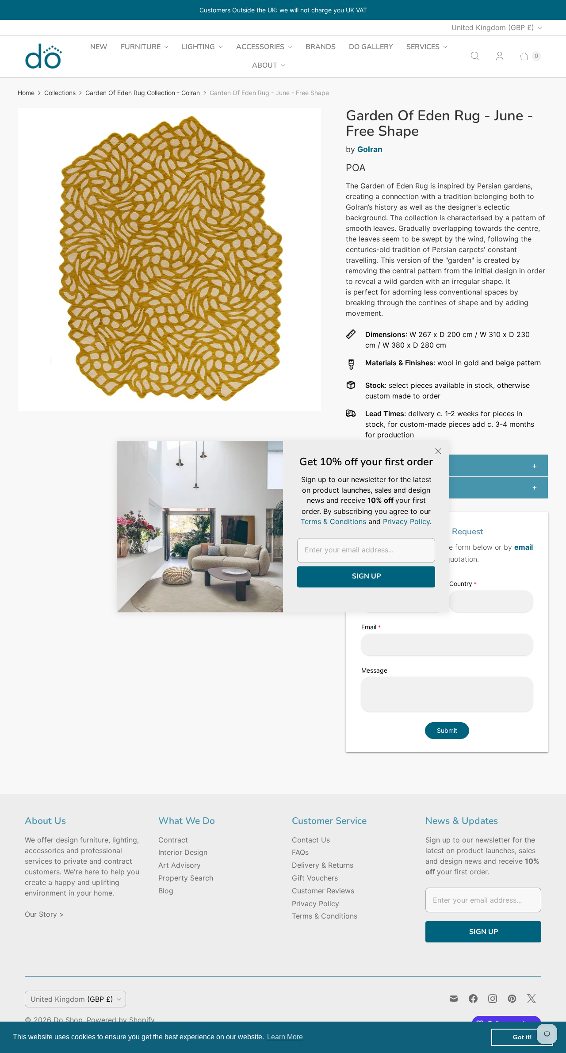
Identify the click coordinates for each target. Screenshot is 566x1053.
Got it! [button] (522, 1037)
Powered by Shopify (121, 1019)
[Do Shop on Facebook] (473, 999)
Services (423, 47)
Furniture (141, 47)
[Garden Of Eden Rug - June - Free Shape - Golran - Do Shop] (169, 259)
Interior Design (182, 852)
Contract (173, 839)
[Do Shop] (43, 55)
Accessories (260, 47)
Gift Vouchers (315, 877)
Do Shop (68, 1019)
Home (26, 92)
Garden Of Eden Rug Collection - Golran (142, 92)
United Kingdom (492, 27)
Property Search (185, 877)
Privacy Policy (315, 903)
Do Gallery (371, 47)
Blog (165, 890)
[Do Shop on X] (531, 999)
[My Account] (499, 56)
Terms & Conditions (324, 915)
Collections (60, 92)
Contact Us (311, 839)
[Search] (475, 56)
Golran (369, 149)
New (98, 47)
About (264, 65)
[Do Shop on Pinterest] (512, 999)
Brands (321, 47)
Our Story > (44, 914)
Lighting (198, 47)
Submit (447, 730)
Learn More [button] (285, 1037)
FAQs (300, 852)
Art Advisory (179, 865)
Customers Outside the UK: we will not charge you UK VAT (283, 10)
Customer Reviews (323, 890)
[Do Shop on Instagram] (492, 999)
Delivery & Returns (322, 865)
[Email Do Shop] (453, 999)
